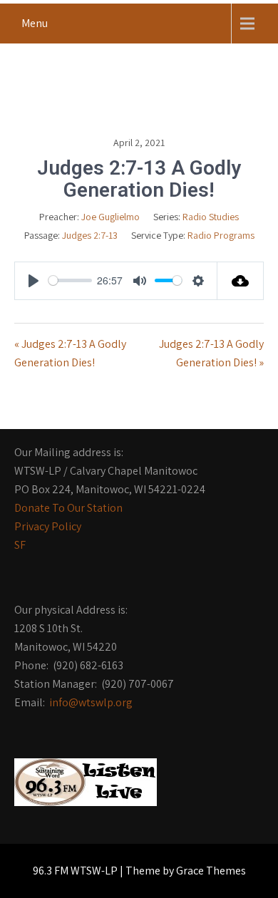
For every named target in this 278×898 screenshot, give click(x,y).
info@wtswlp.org (91, 702)
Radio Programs (220, 235)
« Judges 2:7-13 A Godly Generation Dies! (70, 353)
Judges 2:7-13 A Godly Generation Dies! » (211, 353)
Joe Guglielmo (110, 216)
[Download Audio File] (240, 281)
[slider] (70, 280)
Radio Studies (210, 216)
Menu (34, 23)
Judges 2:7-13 (90, 235)
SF (20, 544)
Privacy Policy (47, 526)
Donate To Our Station (68, 507)
